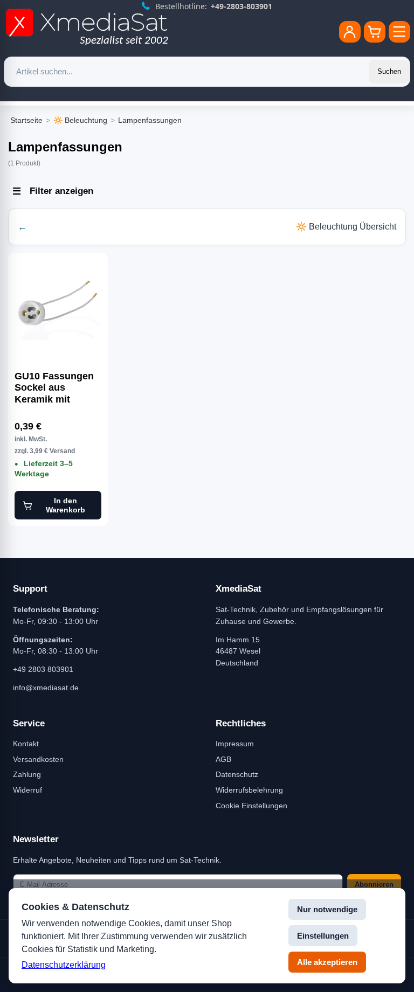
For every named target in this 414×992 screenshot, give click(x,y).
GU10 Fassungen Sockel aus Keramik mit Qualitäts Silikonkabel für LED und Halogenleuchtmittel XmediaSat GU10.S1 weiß (58, 388)
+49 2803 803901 (43, 669)
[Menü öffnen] (399, 32)
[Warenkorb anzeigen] (374, 32)
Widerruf (27, 790)
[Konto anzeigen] (350, 32)
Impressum (235, 743)
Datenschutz (237, 774)
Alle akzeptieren (327, 962)
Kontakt (26, 743)
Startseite (26, 120)
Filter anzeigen (61, 191)
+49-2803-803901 (241, 6)
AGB (223, 759)
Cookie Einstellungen (251, 805)
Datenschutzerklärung (64, 964)
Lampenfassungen (150, 120)
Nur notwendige (327, 909)
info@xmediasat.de (46, 687)
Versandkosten (38, 759)
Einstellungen (323, 935)
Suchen (389, 71)
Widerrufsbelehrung (249, 790)
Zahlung (27, 774)
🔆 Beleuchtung (80, 120)
